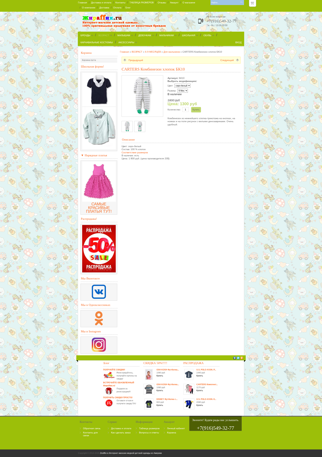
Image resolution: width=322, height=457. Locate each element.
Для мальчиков (172, 51)
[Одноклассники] (242, 358)
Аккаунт (174, 2)
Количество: (174, 109)
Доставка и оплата (101, 2)
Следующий (227, 60)
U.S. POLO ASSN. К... (206, 399)
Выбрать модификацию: (182, 81)
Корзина (86, 52)
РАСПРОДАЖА (193, 363)
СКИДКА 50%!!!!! (155, 363)
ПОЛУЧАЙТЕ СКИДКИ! (114, 370)
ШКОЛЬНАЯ (188, 35)
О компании (88, 7)
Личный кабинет (176, 428)
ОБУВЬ (207, 35)
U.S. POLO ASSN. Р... (206, 370)
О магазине (188, 2)
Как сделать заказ (120, 432)
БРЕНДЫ (85, 35)
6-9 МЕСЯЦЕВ (153, 51)
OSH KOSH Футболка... (167, 370)
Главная (82, 2)
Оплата (117, 7)
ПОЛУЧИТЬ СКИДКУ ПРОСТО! (117, 397)
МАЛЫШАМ (123, 35)
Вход (238, 42)
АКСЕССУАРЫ (126, 42)
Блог (127, 7)
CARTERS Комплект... (207, 384)
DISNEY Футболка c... (166, 399)
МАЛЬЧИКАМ (166, 35)
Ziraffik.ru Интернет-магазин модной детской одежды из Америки (131, 453)
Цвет (170, 85)
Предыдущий (135, 60)
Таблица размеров (149, 428)
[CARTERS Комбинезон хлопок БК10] (127, 126)
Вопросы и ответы (149, 432)
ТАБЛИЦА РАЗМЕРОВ (141, 2)
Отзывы (162, 2)
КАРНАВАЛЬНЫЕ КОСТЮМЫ (96, 42)
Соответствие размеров (135, 152)
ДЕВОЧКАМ (144, 35)
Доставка (104, 7)
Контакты (120, 2)
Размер (172, 90)
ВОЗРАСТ (103, 35)
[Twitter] (238, 358)
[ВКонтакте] (234, 358)
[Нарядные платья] (99, 200)
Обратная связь (91, 428)
